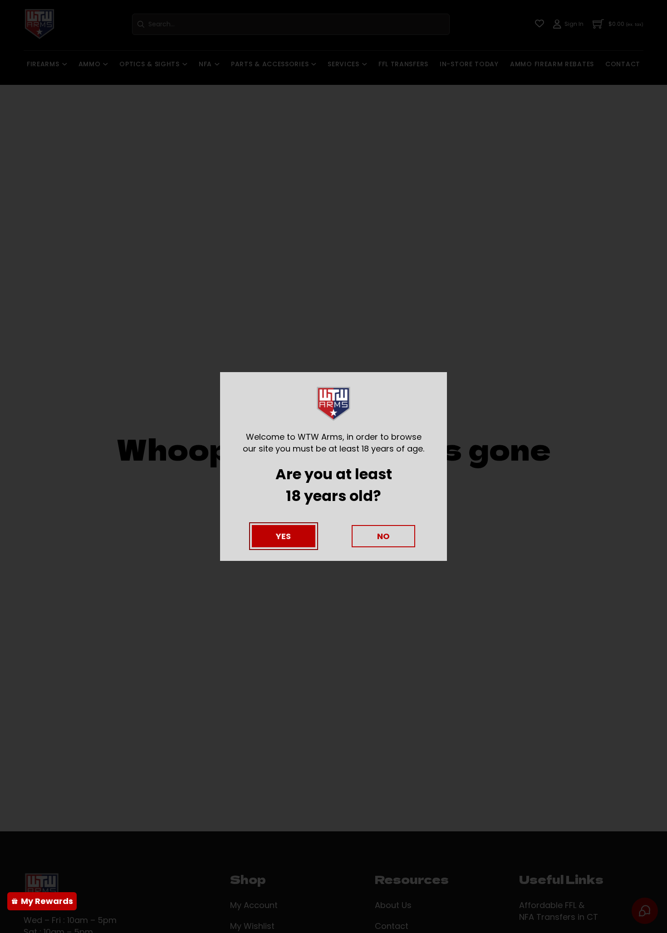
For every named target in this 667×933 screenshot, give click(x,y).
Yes (283, 536)
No (383, 536)
